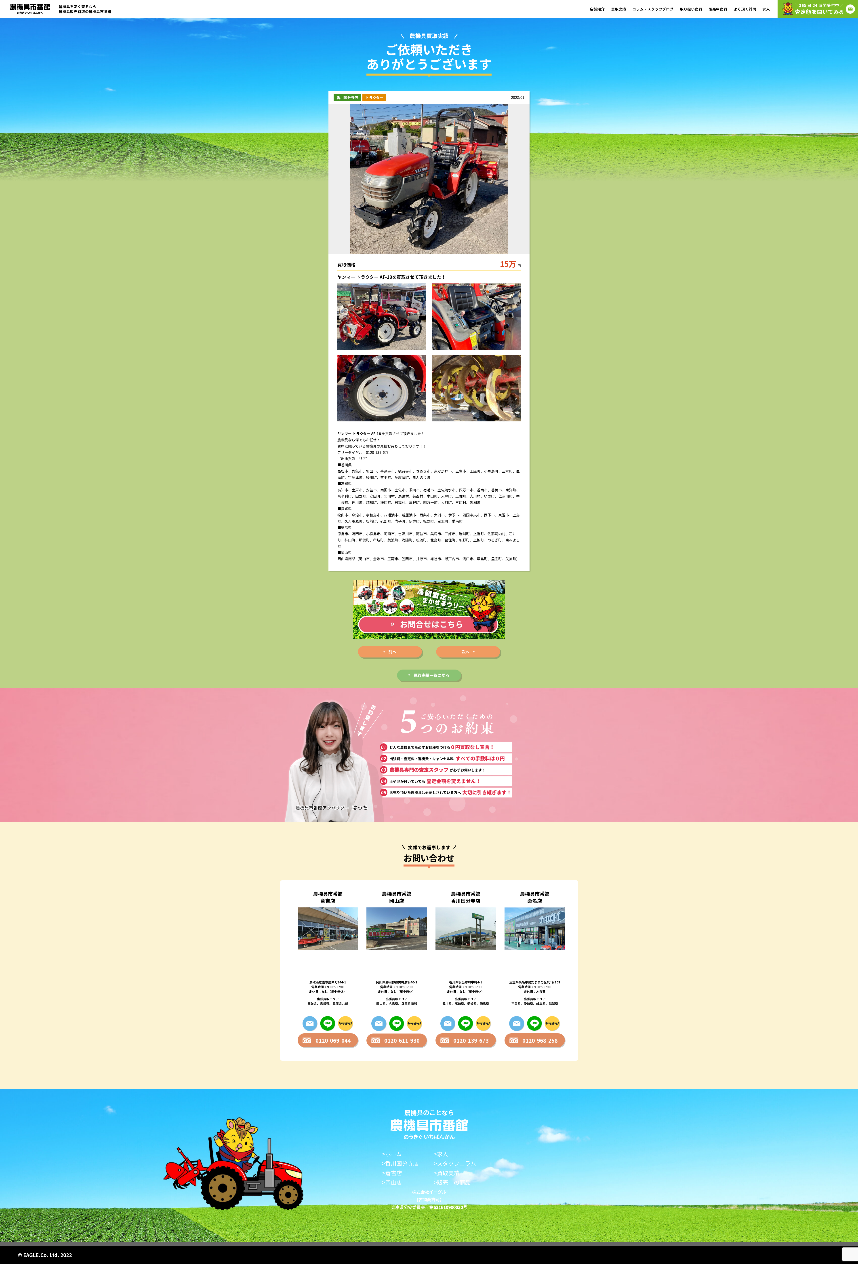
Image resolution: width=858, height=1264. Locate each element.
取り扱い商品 (691, 9)
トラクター (374, 97)
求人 (766, 9)
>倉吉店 (392, 1173)
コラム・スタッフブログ (653, 9)
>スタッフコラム (455, 1163)
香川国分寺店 (347, 97)
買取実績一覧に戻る (431, 675)
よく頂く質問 (745, 9)
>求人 (441, 1154)
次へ (466, 652)
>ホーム (392, 1154)
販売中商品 (718, 9)
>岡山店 (392, 1182)
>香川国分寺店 (400, 1163)
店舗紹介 (597, 9)
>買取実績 (446, 1173)
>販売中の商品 (452, 1182)
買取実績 (618, 9)
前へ (392, 652)
